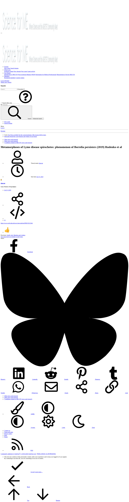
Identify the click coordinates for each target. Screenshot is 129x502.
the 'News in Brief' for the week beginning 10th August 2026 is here (27, 135)
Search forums (14, 68)
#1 (5, 220)
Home (6, 437)
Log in (2, 128)
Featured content (8, 71)
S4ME (33, 414)
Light (63, 427)
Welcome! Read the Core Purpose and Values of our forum (20, 136)
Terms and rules (8, 432)
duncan (41, 163)
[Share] (17, 205)
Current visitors (20, 78)
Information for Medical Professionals (45, 74)
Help (5, 435)
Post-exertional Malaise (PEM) (26, 74)
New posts (7, 68)
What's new (7, 70)
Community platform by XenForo (18, 454)
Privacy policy (8, 433)
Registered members (9, 78)
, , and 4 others (16, 235)
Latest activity (31, 71)
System (33, 427)
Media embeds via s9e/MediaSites (46, 454)
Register (3, 131)
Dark (93, 427)
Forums (6, 66)
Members (6, 76)
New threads (17, 71)
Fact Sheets (7, 73)
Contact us (7, 430)
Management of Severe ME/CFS (66, 74)
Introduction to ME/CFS (11, 74)
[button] (25, 103)
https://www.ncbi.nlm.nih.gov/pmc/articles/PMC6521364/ (17, 223)
